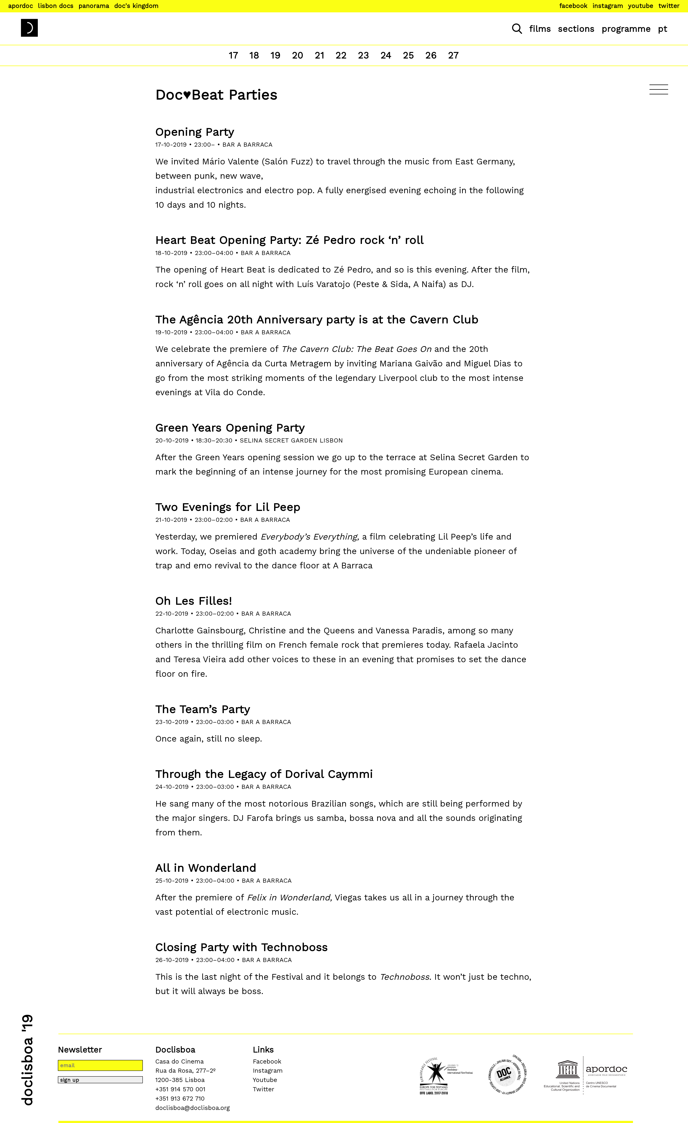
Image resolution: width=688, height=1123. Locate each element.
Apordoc (20, 5)
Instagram (608, 5)
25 (408, 55)
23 (363, 55)
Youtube (640, 5)
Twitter (669, 5)
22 (341, 55)
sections (576, 29)
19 (276, 55)
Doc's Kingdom (136, 5)
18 (255, 55)
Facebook (573, 5)
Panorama (94, 5)
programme (626, 29)
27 (453, 55)
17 (233, 55)
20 (298, 55)
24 (386, 55)
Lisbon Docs (55, 5)
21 (319, 55)
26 (431, 55)
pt (662, 29)
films (540, 29)
